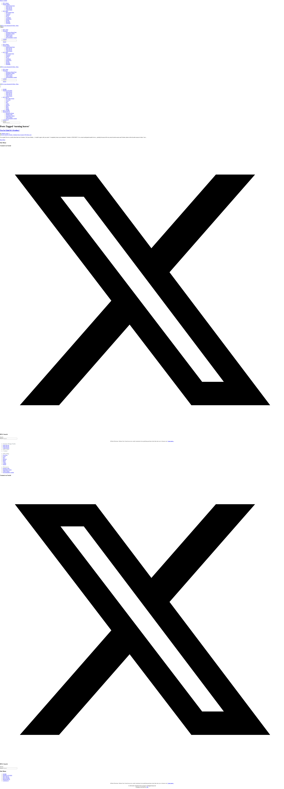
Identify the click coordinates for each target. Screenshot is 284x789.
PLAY (7, 16)
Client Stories (9, 9)
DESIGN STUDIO (7, 775)
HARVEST (8, 19)
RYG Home (6, 3)
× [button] (0, 86)
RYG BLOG (6, 776)
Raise (4, 461)
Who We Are (9, 7)
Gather (4, 463)
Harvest (5, 459)
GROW (8, 15)
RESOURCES (6, 779)
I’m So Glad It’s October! (9, 130)
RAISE (7, 20)
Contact (5, 39)
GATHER (8, 17)
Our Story (8, 13)
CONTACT (6, 780)
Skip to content (3, 0)
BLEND (8, 21)
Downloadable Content (11, 37)
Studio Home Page (10, 5)
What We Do (9, 8)
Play (4, 457)
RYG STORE (6, 778)
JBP (147, 787)
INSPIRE (8, 23)
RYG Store (5, 29)
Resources (5, 31)
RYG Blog (5, 11)
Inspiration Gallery (10, 33)
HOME (5, 774)
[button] (142, 431)
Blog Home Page (10, 12)
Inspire (4, 464)
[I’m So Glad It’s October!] (15, 134)
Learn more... (171, 783)
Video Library (9, 36)
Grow (4, 456)
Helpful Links (9, 35)
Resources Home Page (11, 32)
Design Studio (6, 4)
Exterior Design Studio (9, 444)
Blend (4, 460)
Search (4, 122)
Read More (2, 139)
